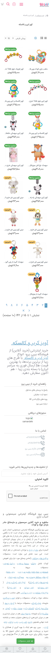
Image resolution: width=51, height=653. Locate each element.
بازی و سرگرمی (40, 16)
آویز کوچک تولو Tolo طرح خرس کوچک (13, 69)
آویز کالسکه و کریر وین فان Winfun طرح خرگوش (37, 133)
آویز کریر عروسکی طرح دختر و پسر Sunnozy (13, 165)
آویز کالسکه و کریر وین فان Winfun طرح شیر (13, 101)
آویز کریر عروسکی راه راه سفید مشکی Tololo (37, 198)
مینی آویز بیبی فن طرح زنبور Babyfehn (13, 230)
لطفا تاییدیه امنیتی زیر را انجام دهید (39, 487)
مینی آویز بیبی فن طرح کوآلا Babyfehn (13, 198)
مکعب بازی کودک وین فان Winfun (37, 69)
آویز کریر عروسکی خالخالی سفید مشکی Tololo (13, 133)
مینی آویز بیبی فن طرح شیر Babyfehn (37, 230)
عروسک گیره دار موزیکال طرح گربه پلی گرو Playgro (37, 294)
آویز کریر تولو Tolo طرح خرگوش (37, 101)
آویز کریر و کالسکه (29, 343)
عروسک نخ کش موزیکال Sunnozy (37, 165)
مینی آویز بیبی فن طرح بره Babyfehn (37, 262)
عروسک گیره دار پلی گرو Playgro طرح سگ (13, 262)
